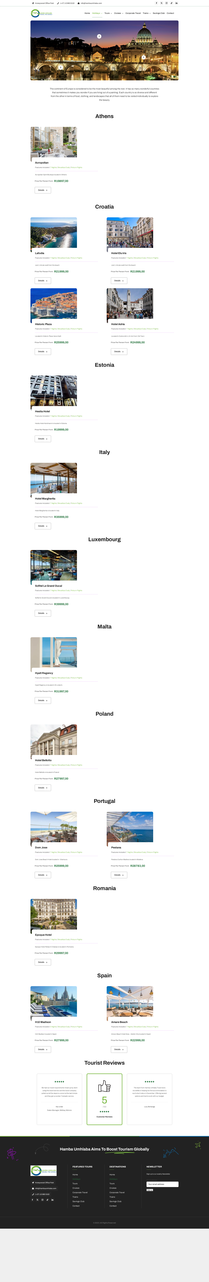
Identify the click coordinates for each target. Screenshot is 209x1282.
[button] (61, 67)
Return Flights (76, 167)
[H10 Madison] (53, 987)
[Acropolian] (53, 128)
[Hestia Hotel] (53, 377)
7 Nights (53, 167)
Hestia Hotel (42, 411)
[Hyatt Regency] (53, 638)
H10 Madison (43, 1022)
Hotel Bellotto (43, 760)
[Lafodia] (53, 219)
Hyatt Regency (44, 673)
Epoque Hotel (43, 934)
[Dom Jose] (53, 813)
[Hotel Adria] (130, 289)
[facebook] (156, 3)
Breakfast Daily (64, 167)
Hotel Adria (118, 324)
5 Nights (53, 1027)
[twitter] (161, 3)
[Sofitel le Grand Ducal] (53, 551)
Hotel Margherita (45, 498)
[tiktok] (172, 3)
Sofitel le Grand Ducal (48, 585)
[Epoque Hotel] (53, 900)
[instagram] (167, 3)
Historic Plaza (43, 324)
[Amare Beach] (130, 987)
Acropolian (41, 162)
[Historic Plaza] (53, 289)
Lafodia (39, 253)
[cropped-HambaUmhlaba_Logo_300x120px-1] (41, 10)
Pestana (116, 847)
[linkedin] (177, 3)
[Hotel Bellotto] (53, 726)
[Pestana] (130, 813)
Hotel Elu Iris (118, 253)
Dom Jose (41, 847)
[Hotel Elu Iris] (130, 219)
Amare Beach (119, 1022)
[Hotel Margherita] (53, 464)
